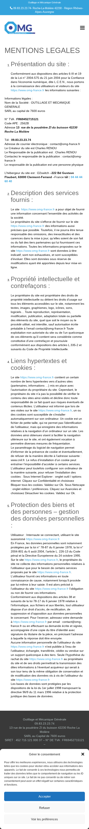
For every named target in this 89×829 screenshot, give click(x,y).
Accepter (44, 796)
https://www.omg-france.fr (27, 90)
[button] (83, 754)
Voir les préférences (44, 819)
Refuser (44, 808)
